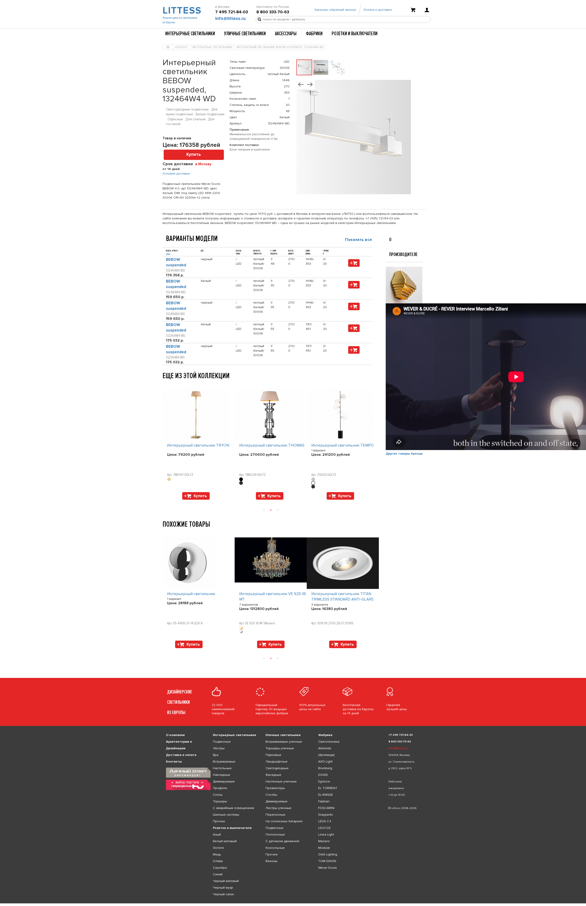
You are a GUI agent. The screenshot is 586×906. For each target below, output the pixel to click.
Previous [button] (165, 384)
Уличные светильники (245, 33)
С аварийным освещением (233, 808)
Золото (218, 848)
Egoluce (324, 781)
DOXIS (323, 775)
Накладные (221, 775)
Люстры (219, 748)
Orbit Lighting (327, 854)
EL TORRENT (327, 788)
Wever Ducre (327, 868)
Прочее (219, 821)
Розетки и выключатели (354, 33)
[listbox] (293, 903)
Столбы (271, 795)
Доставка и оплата (181, 755)
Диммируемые (224, 781)
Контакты (174, 761)
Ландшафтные (277, 761)
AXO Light (325, 761)
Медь (217, 854)
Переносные (275, 815)
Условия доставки (176, 173)
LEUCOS (324, 828)
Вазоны (271, 861)
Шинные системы (226, 815)
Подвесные (222, 742)
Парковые (273, 755)
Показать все (358, 239)
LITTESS (181, 10)
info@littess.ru (230, 18)
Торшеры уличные (280, 748)
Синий (217, 874)
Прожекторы (275, 788)
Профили (220, 788)
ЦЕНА (168, 254)
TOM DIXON (327, 861)
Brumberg (325, 768)
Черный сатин (223, 894)
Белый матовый (225, 841)
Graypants (325, 815)
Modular (324, 848)
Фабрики (314, 33)
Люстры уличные (278, 808)
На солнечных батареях (284, 821)
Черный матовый (226, 881)
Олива (218, 861)
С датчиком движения (282, 841)
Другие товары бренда (404, 454)
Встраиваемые (224, 761)
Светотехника (328, 742)
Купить (193, 154)
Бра (215, 755)
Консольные (275, 848)
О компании (175, 735)
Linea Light (326, 834)
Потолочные (275, 834)
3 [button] (277, 510)
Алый (217, 834)
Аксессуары (286, 33)
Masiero (324, 841)
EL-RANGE (325, 795)
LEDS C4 (324, 821)
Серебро (220, 868)
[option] (199, 445)
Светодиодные (277, 768)
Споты (217, 795)
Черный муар (223, 888)
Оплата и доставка (377, 10)
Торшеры (220, 801)
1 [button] (264, 510)
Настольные (222, 768)
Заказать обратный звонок (335, 10)
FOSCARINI (326, 808)
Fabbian (324, 801)
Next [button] (165, 502)
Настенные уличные (281, 781)
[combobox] (205, 163)
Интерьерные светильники (190, 33)
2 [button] (271, 510)
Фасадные (273, 775)
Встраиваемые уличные (284, 742)
